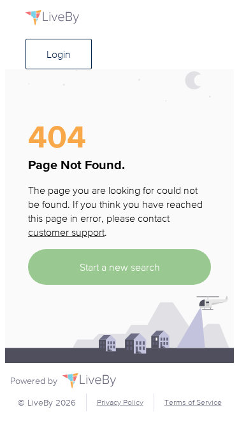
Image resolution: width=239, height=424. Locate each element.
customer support (66, 232)
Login (59, 54)
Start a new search (120, 267)
